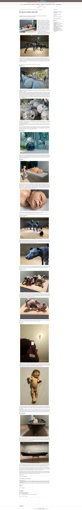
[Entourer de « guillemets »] (25, 496)
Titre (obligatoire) (21, 491)
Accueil (20, 9)
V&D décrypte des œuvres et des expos (28, 9)
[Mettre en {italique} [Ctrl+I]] (21, 496)
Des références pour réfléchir (58, 16)
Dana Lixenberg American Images (58, 29)
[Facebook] (54, 9)
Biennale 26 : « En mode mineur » (58, 25)
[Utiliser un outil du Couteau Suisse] (26, 496)
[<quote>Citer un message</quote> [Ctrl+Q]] (23, 496)
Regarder (22, 9)
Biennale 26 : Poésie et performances (57, 22)
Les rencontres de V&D (57, 18)
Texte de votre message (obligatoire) (23, 493)
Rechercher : (38, 7)
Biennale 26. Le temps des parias (58, 23)
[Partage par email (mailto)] (53, 9)
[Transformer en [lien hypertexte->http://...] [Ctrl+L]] (22, 496)
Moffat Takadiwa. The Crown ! (57, 28)
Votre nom (20, 485)
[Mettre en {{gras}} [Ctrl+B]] (20, 496)
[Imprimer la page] (55, 9)
